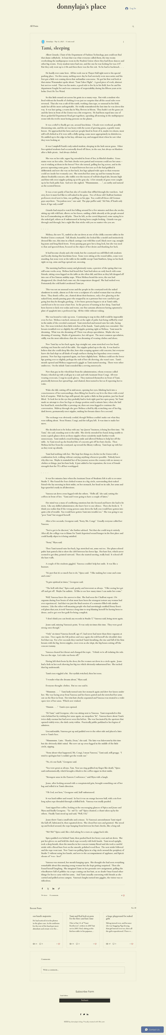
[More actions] (123, 41)
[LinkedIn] (87, 1014)
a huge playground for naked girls (119, 917)
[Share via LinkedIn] (53, 888)
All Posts (34, 26)
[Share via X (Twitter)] (48, 888)
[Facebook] (81, 1014)
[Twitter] (84, 1014)
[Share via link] (59, 888)
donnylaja (71, 7)
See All (133, 908)
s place (96, 7)
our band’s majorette (42, 916)
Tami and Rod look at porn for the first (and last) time (81, 917)
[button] (133, 26)
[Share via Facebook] (42, 888)
